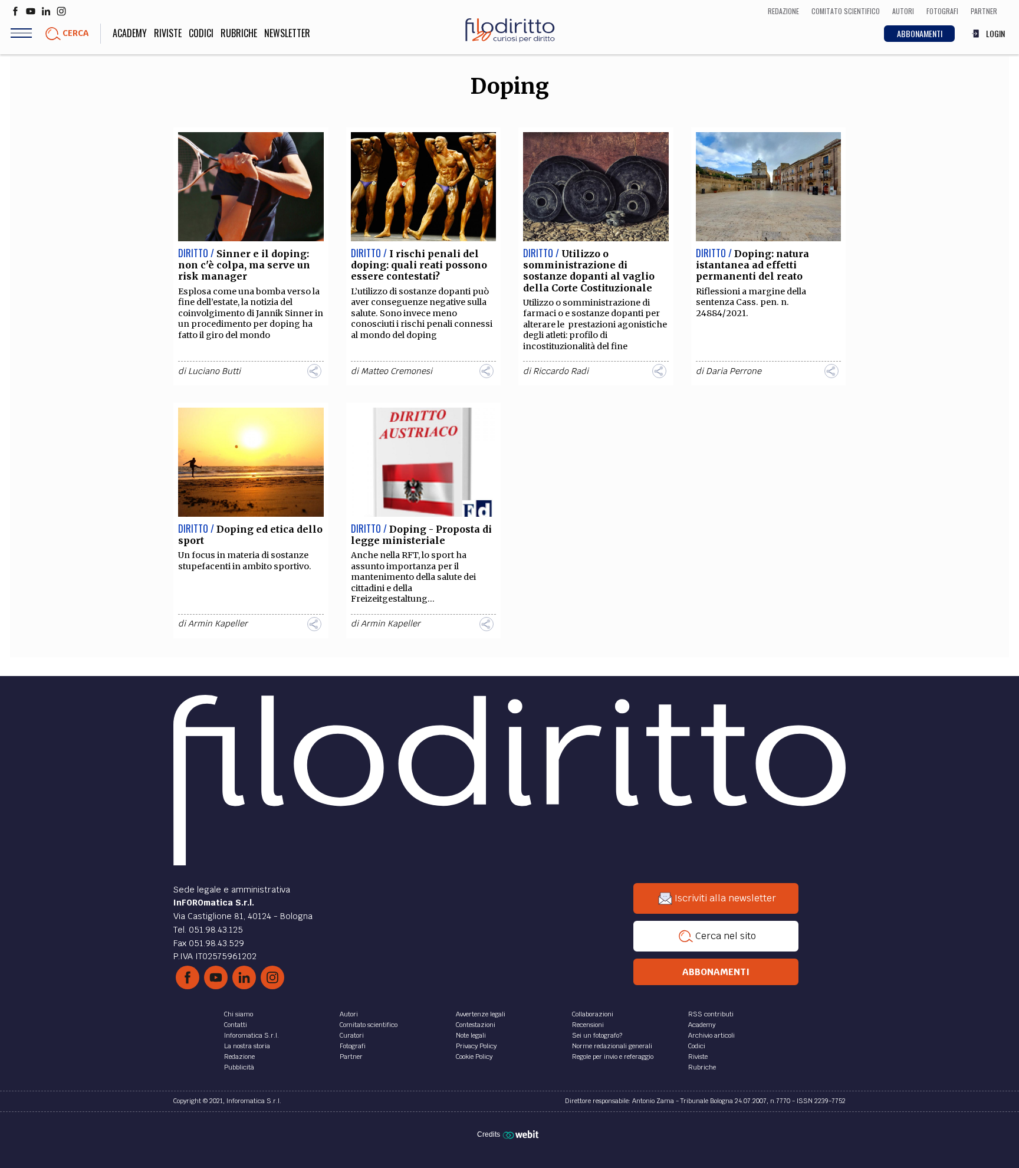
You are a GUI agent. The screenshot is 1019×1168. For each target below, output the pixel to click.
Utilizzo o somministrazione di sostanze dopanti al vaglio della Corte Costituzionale (589, 271)
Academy (130, 33)
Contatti (235, 1025)
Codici (201, 33)
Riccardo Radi (561, 371)
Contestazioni (475, 1025)
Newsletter (287, 33)
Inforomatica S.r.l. (251, 1035)
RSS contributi (711, 1014)
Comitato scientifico (368, 1025)
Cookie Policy (474, 1056)
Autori (349, 1014)
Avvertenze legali (480, 1014)
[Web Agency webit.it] (522, 1134)
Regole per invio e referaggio (612, 1056)
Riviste (168, 33)
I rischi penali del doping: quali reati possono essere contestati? (419, 265)
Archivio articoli (711, 1035)
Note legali (471, 1035)
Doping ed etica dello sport (250, 534)
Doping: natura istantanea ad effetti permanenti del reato (752, 265)
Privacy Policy (476, 1046)
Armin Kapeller (218, 623)
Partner (351, 1056)
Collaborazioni (592, 1014)
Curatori (352, 1035)
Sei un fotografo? (597, 1035)
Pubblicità (239, 1067)
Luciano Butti (214, 371)
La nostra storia (247, 1046)
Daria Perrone (733, 371)
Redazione (239, 1056)
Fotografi (353, 1046)
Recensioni (588, 1025)
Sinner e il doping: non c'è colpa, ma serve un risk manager (244, 265)
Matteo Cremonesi (396, 371)
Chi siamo (238, 1014)
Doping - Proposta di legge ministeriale (421, 534)
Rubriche (239, 33)
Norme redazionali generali (612, 1046)
